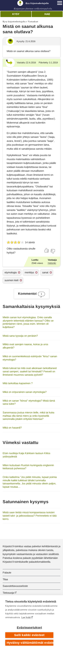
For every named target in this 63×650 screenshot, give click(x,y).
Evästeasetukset (29, 627)
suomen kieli (11, 280)
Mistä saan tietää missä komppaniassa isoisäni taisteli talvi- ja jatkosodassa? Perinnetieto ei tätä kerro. (30, 515)
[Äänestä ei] (52, 251)
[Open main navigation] (59, 3)
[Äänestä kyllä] (46, 250)
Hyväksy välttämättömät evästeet (30, 642)
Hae (47, 14)
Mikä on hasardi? (12, 427)
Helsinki (52, 263)
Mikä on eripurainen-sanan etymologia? (25, 391)
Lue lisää (25, 617)
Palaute (7, 572)
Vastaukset (33, 21)
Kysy (15, 14)
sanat (45, 272)
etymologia (11, 272)
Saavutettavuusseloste (15, 585)
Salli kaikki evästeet (29, 635)
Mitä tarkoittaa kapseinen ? (18, 383)
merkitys (29, 272)
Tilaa (5, 579)
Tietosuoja (8, 592)
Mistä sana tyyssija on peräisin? (20, 335)
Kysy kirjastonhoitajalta (14, 21)
